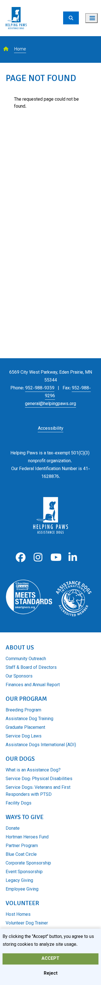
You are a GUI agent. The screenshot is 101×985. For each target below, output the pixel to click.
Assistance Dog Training (29, 719)
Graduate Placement (25, 727)
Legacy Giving (19, 880)
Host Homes (18, 914)
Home (20, 49)
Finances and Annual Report (33, 685)
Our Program (26, 698)
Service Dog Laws (24, 736)
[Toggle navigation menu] (91, 18)
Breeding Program (23, 710)
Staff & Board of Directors (31, 667)
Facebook (21, 557)
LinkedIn (73, 557)
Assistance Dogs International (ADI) (41, 745)
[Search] (71, 17)
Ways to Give (24, 817)
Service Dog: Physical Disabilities (39, 779)
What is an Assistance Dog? (33, 770)
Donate (13, 828)
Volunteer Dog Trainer (27, 923)
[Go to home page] (16, 3)
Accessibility (50, 428)
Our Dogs (20, 758)
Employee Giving (22, 889)
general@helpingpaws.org (50, 404)
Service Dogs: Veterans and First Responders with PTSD (38, 791)
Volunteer (22, 903)
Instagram (38, 557)
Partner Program (22, 846)
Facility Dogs (18, 803)
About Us (20, 647)
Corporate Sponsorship (28, 863)
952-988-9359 (39, 388)
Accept (50, 958)
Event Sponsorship (24, 872)
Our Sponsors (19, 676)
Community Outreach (26, 659)
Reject (51, 973)
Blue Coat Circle (21, 854)
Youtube (55, 557)
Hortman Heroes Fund (27, 837)
